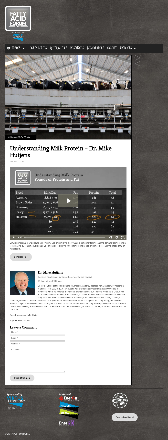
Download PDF (21, 257)
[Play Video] (13, 237)
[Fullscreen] (123, 237)
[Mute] (110, 237)
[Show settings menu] (116, 237)
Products (126, 48)
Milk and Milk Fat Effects (19, 137)
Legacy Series (38, 48)
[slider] (65, 237)
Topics (16, 48)
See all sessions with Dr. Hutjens (24, 315)
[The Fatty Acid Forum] (18, 40)
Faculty (112, 48)
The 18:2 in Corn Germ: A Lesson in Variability (138, 58)
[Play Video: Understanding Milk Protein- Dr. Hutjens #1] (68, 200)
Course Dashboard (125, 417)
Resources (77, 48)
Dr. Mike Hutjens (22, 321)
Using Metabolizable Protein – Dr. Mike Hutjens (138, 64)
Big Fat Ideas (95, 48)
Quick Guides (58, 48)
